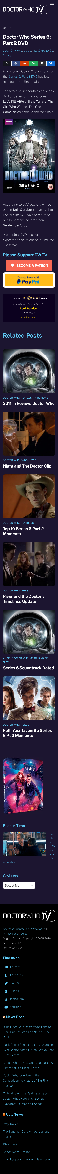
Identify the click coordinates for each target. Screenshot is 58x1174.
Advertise (8, 929)
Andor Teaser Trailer (16, 1152)
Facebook (16, 975)
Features (27, 522)
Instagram (16, 999)
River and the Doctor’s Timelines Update (23, 599)
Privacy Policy (11, 933)
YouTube (15, 1007)
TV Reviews (40, 397)
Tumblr (14, 991)
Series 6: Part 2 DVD (22, 76)
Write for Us (38, 929)
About (24, 933)
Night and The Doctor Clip (27, 466)
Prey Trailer (10, 1124)
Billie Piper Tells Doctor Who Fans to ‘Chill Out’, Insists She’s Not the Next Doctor (27, 1032)
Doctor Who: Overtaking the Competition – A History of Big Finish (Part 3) (26, 1080)
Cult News (14, 1114)
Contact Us (22, 929)
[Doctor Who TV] (25, 13)
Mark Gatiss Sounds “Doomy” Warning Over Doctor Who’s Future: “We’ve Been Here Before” (28, 1050)
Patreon (15, 967)
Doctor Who (12, 50)
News (7, 55)
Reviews (26, 397)
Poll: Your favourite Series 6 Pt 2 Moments (27, 733)
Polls (25, 724)
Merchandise (43, 50)
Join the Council (29, 317)
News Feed (15, 1017)
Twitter (14, 983)
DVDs (27, 50)
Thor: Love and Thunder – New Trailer (27, 1159)
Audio (6, 658)
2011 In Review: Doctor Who (28, 403)
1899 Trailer (11, 1144)
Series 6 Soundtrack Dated (28, 667)
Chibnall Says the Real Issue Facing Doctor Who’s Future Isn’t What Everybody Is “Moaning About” (26, 1098)
